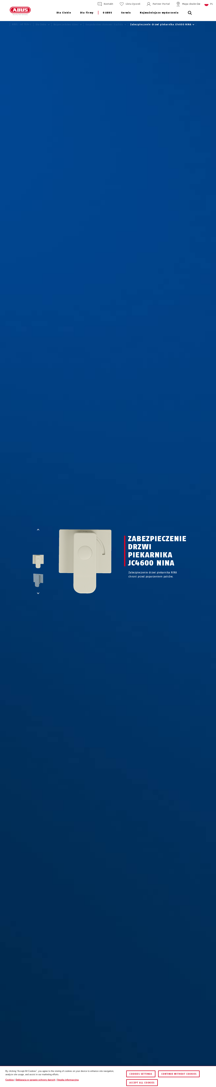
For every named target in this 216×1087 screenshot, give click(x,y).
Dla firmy (86, 12)
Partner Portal (161, 4)
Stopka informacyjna (68, 1080)
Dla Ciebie (64, 12)
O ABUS (107, 12)
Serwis (126, 12)
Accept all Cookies (141, 1082)
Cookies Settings (140, 1074)
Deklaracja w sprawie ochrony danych (35, 1080)
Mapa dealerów (191, 4)
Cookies (9, 1080)
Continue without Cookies (179, 1074)
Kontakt (108, 4)
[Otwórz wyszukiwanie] (190, 15)
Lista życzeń (133, 4)
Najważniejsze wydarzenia (159, 12)
